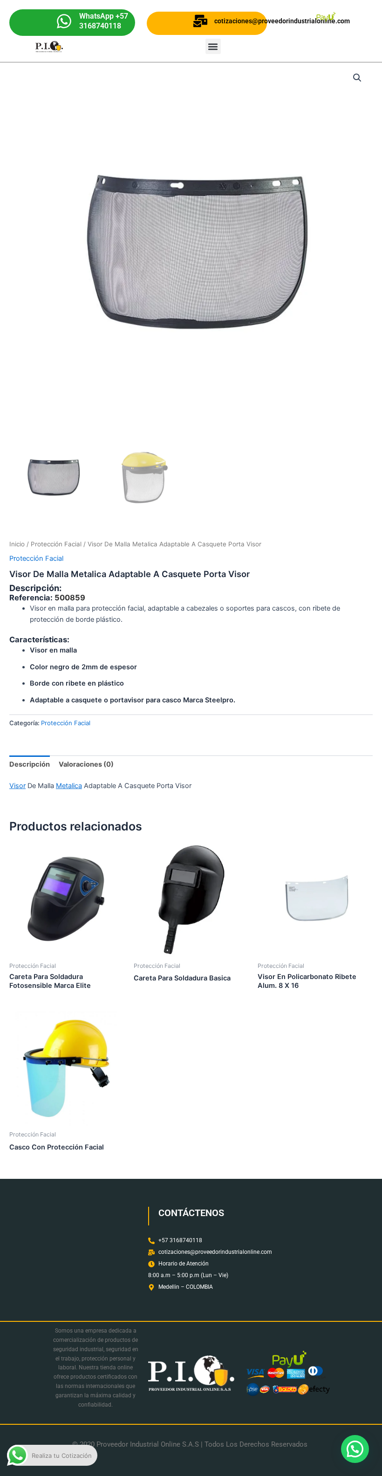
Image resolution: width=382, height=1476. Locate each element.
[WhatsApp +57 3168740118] (64, 21)
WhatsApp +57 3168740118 (103, 21)
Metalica (69, 786)
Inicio (17, 544)
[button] (213, 46)
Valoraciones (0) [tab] (86, 764)
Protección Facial (56, 544)
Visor (17, 786)
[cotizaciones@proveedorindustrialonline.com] (200, 21)
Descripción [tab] (29, 764)
